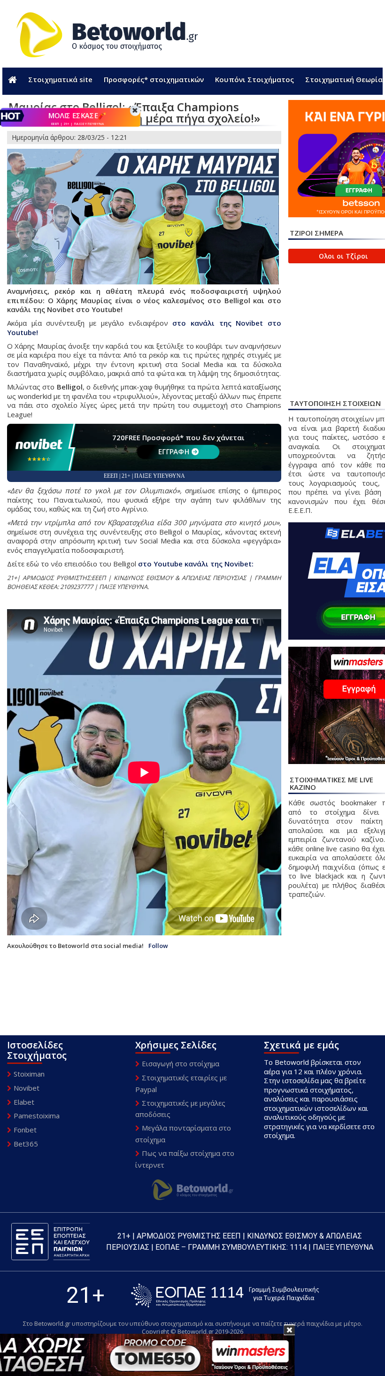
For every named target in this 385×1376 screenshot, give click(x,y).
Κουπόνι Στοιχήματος (254, 79)
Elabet (24, 1102)
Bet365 (26, 1143)
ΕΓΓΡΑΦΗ (174, 451)
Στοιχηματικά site (60, 79)
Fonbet (25, 1129)
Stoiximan (29, 1073)
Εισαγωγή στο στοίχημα (180, 1063)
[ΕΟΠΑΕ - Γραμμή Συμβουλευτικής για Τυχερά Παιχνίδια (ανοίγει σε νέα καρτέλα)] (225, 1295)
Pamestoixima (37, 1115)
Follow (158, 946)
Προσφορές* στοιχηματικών (154, 79)
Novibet (26, 1088)
